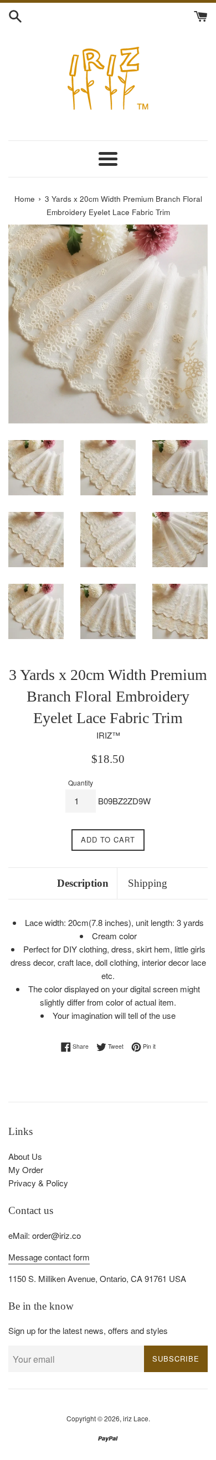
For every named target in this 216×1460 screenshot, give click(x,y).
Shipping (147, 883)
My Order (25, 1169)
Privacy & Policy (38, 1183)
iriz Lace (135, 1418)
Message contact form (49, 1257)
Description (83, 883)
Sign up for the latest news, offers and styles (88, 1330)
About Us (25, 1156)
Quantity (80, 782)
